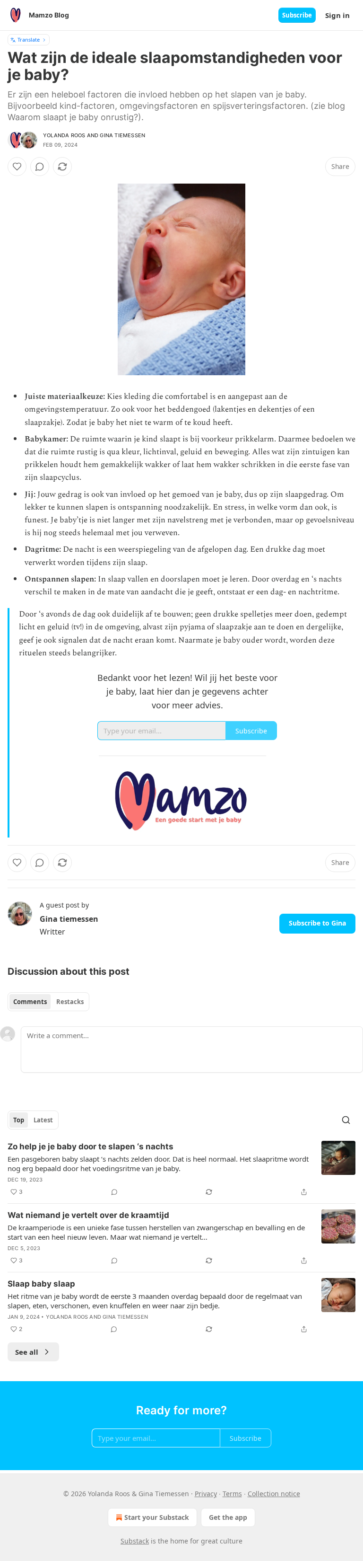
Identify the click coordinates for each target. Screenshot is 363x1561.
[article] (181, 1169)
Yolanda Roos (64, 135)
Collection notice (274, 1493)
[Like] (17, 166)
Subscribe (297, 15)
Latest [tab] (43, 1120)
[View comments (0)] (39, 166)
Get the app (228, 1517)
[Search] (346, 1120)
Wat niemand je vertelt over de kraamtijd (88, 1215)
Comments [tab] (30, 1001)
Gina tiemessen (122, 135)
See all (26, 1352)
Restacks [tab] (70, 1001)
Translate (28, 39)
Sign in (337, 15)
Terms (232, 1493)
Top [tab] (18, 1120)
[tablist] (48, 1001)
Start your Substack (156, 1517)
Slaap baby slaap (41, 1283)
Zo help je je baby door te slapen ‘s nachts (90, 1146)
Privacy (206, 1493)
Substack (135, 1540)
